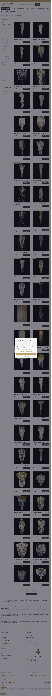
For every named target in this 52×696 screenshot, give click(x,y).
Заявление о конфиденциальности (26, 351)
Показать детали (26, 356)
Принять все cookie (26, 354)
